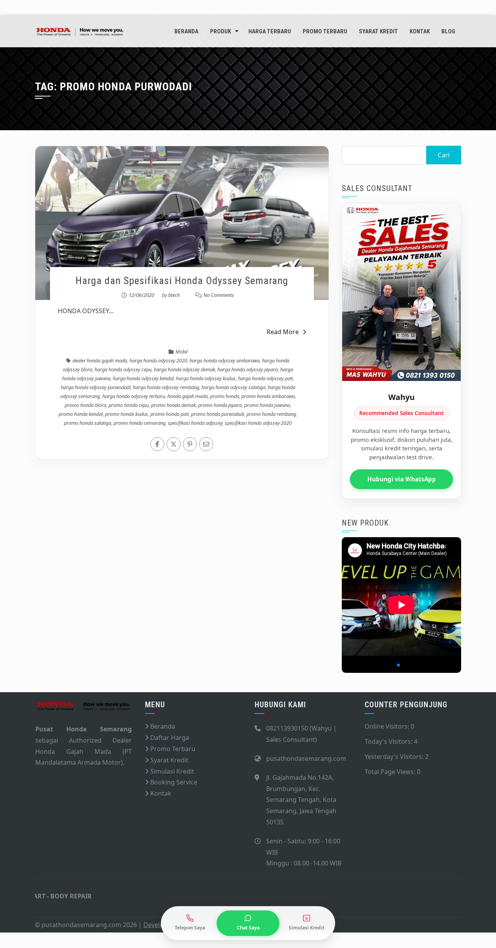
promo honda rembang (271, 413)
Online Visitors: (388, 726)
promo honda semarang (139, 422)
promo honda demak (173, 405)
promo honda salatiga (87, 422)
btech (174, 294)
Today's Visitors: (389, 741)
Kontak (420, 31)
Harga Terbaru (269, 31)
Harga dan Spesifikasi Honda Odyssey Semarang (182, 280)
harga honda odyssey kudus (206, 378)
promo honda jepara (220, 405)
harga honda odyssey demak (184, 369)
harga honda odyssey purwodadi (96, 387)
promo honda (224, 396)
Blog (448, 31)
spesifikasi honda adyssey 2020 (258, 422)
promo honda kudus (126, 413)
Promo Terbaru (325, 31)
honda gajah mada (187, 396)
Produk (220, 31)
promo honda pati (169, 413)
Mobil (182, 351)
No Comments (218, 294)
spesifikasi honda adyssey (195, 422)
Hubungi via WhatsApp (401, 479)
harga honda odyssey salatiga (233, 387)
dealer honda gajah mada (99, 360)
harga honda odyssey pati (265, 378)
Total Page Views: (391, 771)
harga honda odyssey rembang (166, 387)
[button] (386, 665)
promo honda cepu (128, 405)
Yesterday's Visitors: (395, 756)
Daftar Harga (169, 737)
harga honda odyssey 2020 (158, 360)
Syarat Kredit (378, 31)
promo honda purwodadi (217, 413)
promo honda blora (85, 405)
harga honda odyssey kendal (143, 378)
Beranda (186, 31)
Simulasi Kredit (171, 771)
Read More (283, 331)
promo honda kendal (81, 413)
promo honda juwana (267, 405)
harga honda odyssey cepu (123, 369)
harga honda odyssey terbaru (133, 396)
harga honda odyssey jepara (247, 369)
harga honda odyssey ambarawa (224, 360)
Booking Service (173, 782)
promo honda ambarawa (268, 396)
